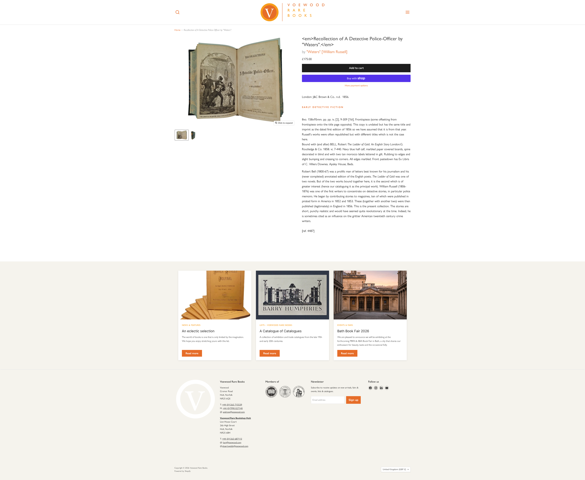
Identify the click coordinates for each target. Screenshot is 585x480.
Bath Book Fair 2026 (353, 331)
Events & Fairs (345, 325)
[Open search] (177, 12)
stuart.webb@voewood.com (235, 446)
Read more (192, 353)
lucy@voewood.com (232, 442)
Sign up (353, 400)
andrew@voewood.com (234, 412)
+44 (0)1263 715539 (232, 404)
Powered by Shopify (182, 471)
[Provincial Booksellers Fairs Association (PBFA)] (299, 392)
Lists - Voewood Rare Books (276, 325)
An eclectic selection (198, 331)
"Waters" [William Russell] (327, 51)
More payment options (356, 85)
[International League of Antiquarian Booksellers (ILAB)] (285, 392)
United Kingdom (394, 469)
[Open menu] (407, 12)
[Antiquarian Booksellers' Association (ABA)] (271, 392)
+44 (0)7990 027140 (233, 408)
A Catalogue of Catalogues (281, 331)
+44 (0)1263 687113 (232, 438)
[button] (181, 135)
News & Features (191, 325)
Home (177, 30)
